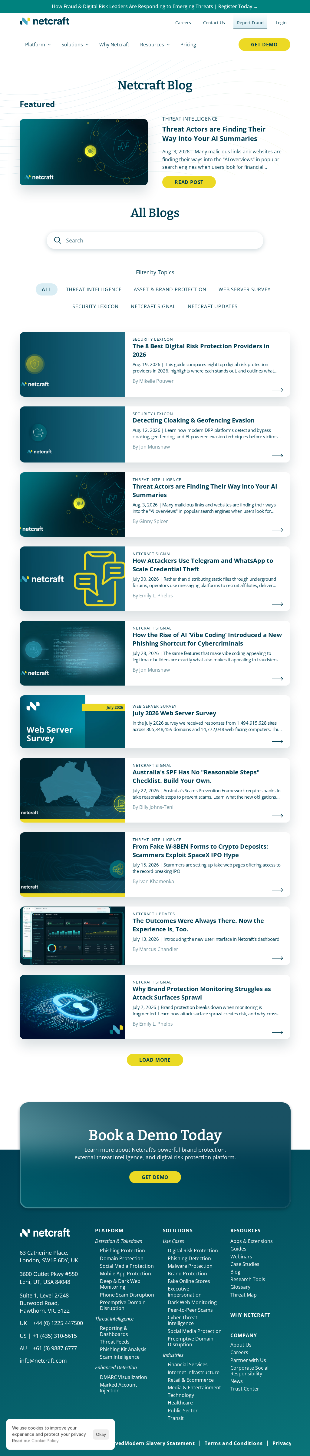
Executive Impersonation (185, 1291)
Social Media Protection (127, 1266)
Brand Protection (187, 1273)
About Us (241, 1344)
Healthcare (180, 1402)
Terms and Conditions (233, 1443)
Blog (235, 1271)
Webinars (241, 1256)
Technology (181, 1395)
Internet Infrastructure (193, 1372)
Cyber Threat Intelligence (183, 1320)
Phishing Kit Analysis (123, 1349)
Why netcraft (250, 1315)
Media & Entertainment (194, 1387)
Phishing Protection (122, 1250)
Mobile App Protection (125, 1273)
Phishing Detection (189, 1258)
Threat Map (243, 1294)
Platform (109, 1230)
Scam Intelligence (120, 1357)
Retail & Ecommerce (191, 1380)
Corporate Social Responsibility (250, 1370)
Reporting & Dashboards (114, 1331)
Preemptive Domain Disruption (123, 1305)
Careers (239, 1352)
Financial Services (188, 1364)
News (236, 1381)
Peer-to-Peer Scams (190, 1310)
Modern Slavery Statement (159, 1443)
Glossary (240, 1287)
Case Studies (244, 1264)
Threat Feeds (115, 1341)
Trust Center (244, 1388)
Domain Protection (121, 1258)
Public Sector (183, 1410)
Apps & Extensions (251, 1241)
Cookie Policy (44, 1440)
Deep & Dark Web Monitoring (121, 1284)
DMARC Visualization (123, 1377)
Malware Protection (190, 1266)
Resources (245, 1230)
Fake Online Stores (189, 1281)
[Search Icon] (155, 240)
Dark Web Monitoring (192, 1302)
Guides (238, 1248)
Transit (176, 1418)
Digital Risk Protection (193, 1250)
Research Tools (247, 1279)
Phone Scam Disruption (127, 1294)
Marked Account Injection (119, 1387)
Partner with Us (248, 1360)
